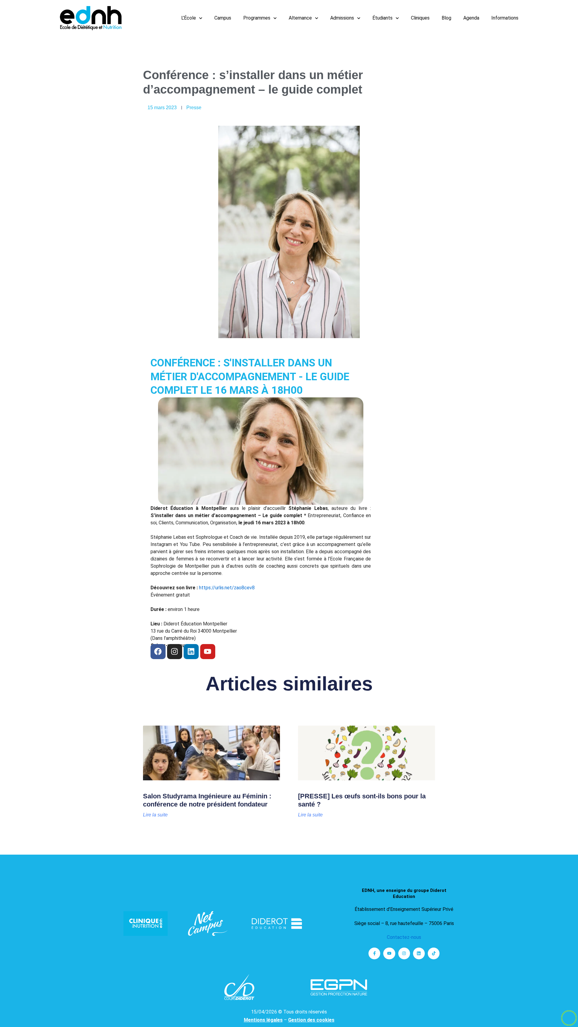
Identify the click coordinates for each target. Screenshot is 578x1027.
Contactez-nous (404, 937)
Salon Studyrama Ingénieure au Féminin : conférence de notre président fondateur (207, 800)
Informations (504, 18)
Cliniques (420, 18)
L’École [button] (188, 18)
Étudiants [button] (382, 18)
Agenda (471, 18)
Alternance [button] (300, 18)
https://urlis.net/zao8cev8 (227, 588)
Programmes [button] (256, 18)
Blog (446, 18)
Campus (222, 18)
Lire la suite (155, 815)
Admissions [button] (342, 18)
